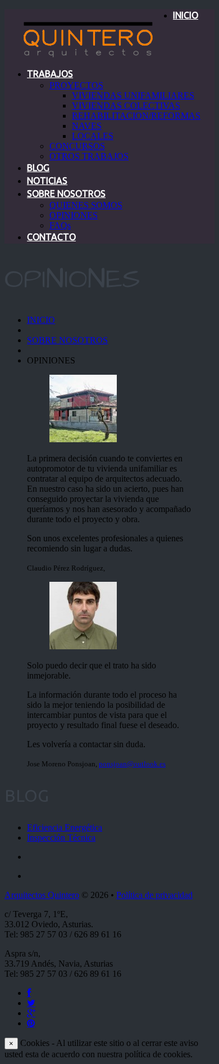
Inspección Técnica (61, 837)
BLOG (38, 168)
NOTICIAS (47, 181)
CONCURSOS (77, 146)
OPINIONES (73, 215)
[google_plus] (31, 1013)
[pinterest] (31, 1023)
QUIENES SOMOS (85, 205)
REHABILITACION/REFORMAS (136, 115)
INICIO (185, 15)
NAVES (87, 126)
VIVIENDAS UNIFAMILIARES (133, 95)
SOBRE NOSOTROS (66, 193)
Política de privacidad (154, 895)
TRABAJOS (50, 74)
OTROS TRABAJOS (89, 156)
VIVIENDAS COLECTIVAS (126, 105)
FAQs (60, 225)
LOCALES (92, 136)
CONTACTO (51, 237)
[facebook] (29, 993)
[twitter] (31, 1003)
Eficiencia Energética (64, 827)
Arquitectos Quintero (41, 895)
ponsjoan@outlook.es (132, 764)
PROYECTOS (76, 85)
